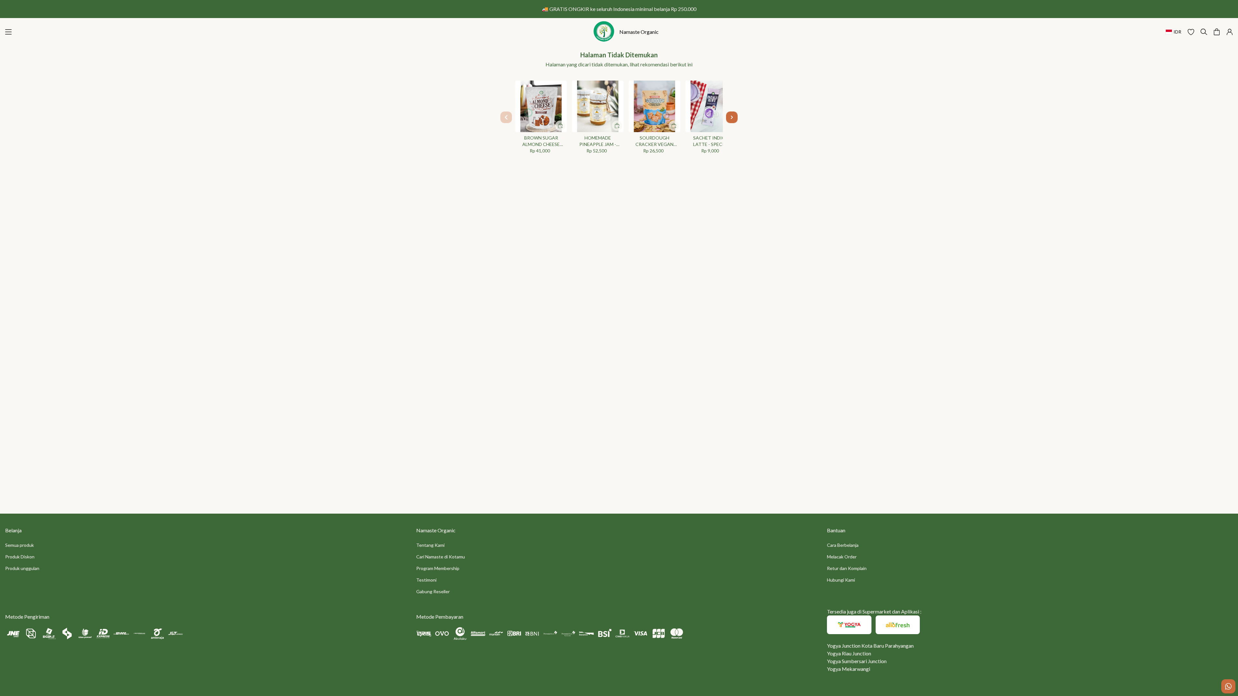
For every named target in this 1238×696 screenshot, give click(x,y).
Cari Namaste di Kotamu (440, 556)
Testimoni (426, 580)
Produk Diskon (19, 556)
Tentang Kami (430, 545)
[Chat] (1228, 686)
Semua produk (19, 545)
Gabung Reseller (433, 591)
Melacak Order (842, 556)
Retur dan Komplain (847, 568)
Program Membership (437, 568)
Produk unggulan (22, 568)
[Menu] (8, 32)
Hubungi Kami (841, 580)
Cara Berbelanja (843, 545)
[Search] (1204, 32)
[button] (1191, 32)
